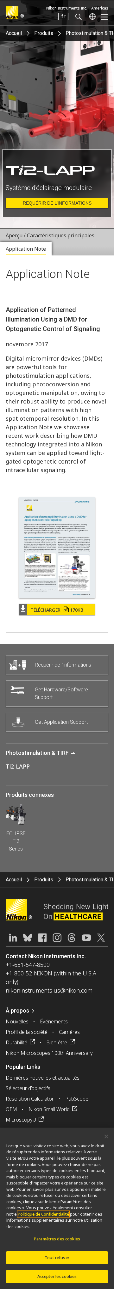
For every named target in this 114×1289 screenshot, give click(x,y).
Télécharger (56, 610)
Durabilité (16, 1042)
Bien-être (56, 1042)
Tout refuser (57, 1257)
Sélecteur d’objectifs (28, 1088)
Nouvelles (17, 1021)
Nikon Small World (49, 1109)
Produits (43, 33)
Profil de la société (27, 1031)
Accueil (14, 33)
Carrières (69, 1031)
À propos (17, 1010)
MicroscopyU (21, 1119)
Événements (54, 1021)
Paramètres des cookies (57, 1239)
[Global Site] (91, 16)
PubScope (76, 1098)
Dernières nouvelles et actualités (42, 1077)
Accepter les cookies (57, 1276)
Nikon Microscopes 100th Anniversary (49, 1052)
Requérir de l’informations (57, 203)
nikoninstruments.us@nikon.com (49, 990)
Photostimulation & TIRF (37, 753)
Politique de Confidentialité (43, 1214)
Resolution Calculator (30, 1098)
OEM (11, 1109)
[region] (57, 1208)
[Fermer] (106, 1136)
